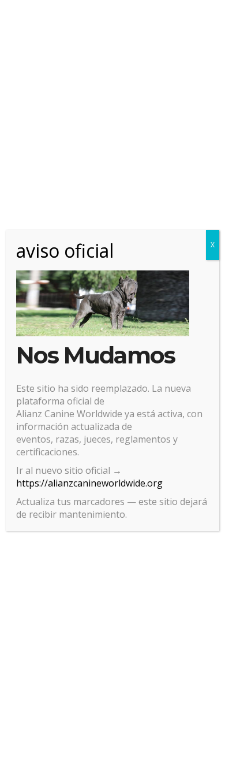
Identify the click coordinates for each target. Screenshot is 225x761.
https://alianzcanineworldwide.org (89, 483)
